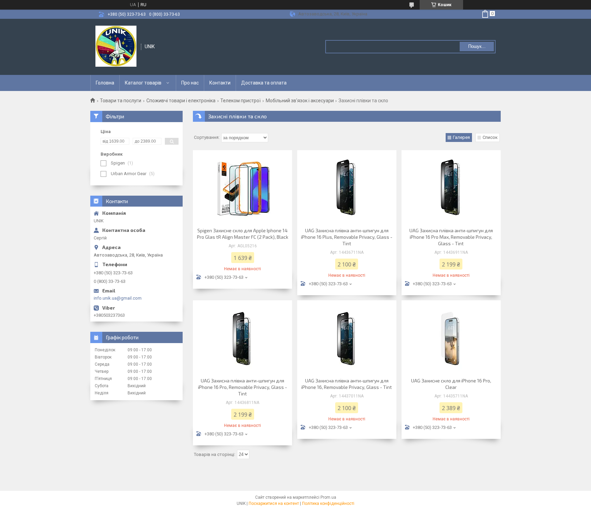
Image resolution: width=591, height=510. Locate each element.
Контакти (220, 83)
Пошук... (477, 46)
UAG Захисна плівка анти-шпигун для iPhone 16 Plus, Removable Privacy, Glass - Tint (346, 236)
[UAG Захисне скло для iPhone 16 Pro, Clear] (451, 338)
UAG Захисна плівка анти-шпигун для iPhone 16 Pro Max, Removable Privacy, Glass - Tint (451, 236)
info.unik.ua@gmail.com (118, 298)
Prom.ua (328, 497)
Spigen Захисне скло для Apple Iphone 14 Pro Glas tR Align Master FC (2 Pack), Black (242, 233)
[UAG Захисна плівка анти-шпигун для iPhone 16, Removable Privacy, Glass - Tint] (347, 338)
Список (490, 137)
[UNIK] (115, 46)
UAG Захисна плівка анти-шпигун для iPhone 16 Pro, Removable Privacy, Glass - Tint (242, 387)
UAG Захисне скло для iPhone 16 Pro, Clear (451, 384)
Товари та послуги (120, 100)
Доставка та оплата (264, 83)
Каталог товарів (143, 83)
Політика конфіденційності (328, 503)
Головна (105, 83)
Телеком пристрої (240, 100)
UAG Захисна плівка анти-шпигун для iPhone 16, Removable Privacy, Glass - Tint (346, 384)
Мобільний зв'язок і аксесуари (300, 100)
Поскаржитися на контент (274, 503)
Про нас (190, 83)
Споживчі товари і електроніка (180, 100)
